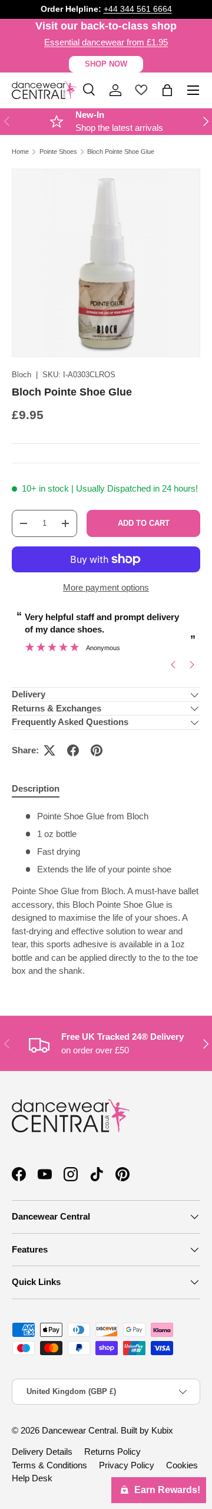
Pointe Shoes (58, 152)
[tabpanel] (106, 894)
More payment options (106, 587)
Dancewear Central (79, 1430)
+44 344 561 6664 (138, 9)
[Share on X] (49, 750)
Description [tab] (35, 788)
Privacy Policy (126, 1465)
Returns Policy (112, 1452)
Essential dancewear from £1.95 (106, 42)
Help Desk (32, 1478)
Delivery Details (42, 1452)
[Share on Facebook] (73, 750)
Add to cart (144, 523)
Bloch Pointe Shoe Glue (120, 152)
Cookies (182, 1465)
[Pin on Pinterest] (96, 750)
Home (20, 152)
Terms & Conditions (49, 1465)
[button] (167, 90)
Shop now (106, 64)
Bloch (21, 374)
